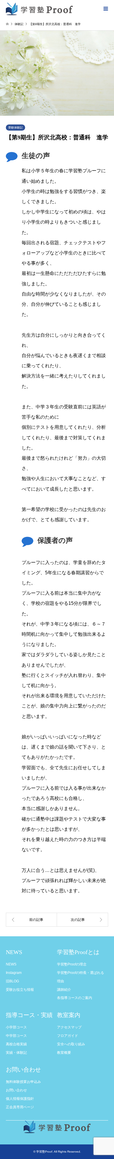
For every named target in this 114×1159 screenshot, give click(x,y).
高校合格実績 (16, 1044)
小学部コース (16, 1027)
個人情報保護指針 (20, 1099)
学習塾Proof (44, 1151)
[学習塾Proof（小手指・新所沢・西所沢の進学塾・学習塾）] (39, 9)
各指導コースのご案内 (74, 998)
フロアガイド (67, 1036)
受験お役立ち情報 (20, 990)
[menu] (105, 8)
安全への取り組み (71, 1044)
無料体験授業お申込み (23, 1082)
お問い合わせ (16, 1090)
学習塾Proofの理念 (72, 964)
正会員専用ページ (20, 1107)
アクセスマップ (69, 1027)
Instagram (14, 973)
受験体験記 (15, 127)
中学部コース (16, 1036)
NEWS (11, 964)
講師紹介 (64, 990)
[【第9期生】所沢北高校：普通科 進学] (31, 920)
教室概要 (64, 1053)
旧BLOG (12, 981)
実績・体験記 (16, 1053)
